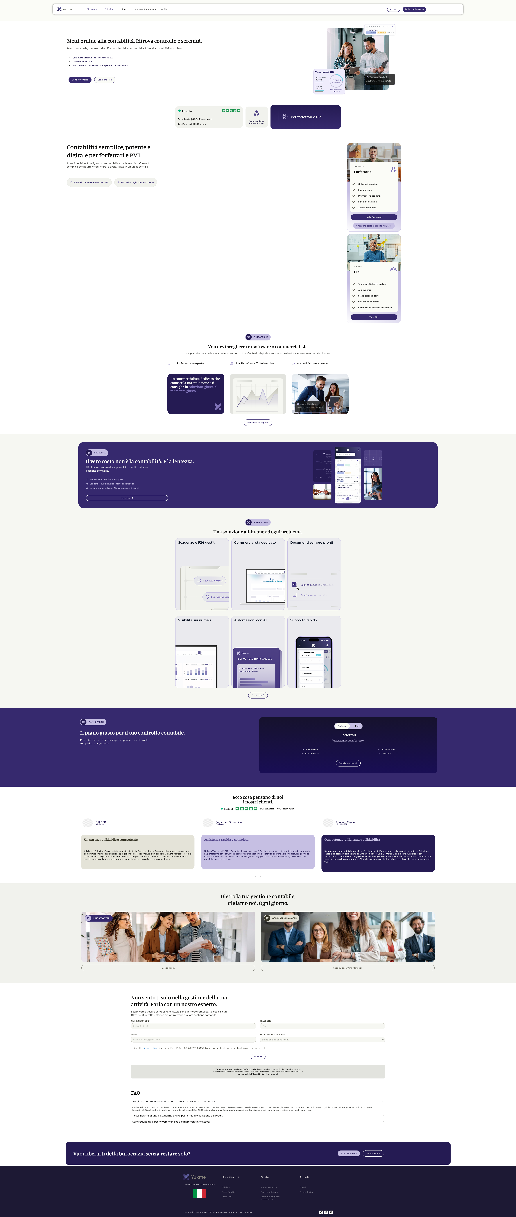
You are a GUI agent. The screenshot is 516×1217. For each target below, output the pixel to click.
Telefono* (266, 1021)
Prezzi (125, 9)
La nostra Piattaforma (145, 9)
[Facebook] (321, 1212)
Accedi (304, 1177)
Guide (164, 9)
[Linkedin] (331, 1212)
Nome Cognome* (140, 1021)
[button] (255, 876)
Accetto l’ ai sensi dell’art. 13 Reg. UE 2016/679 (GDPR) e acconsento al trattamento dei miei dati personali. (199, 1048)
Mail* (134, 1034)
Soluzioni (109, 9)
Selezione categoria (272, 1034)
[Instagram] (326, 1212)
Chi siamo (92, 9)
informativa (150, 1048)
